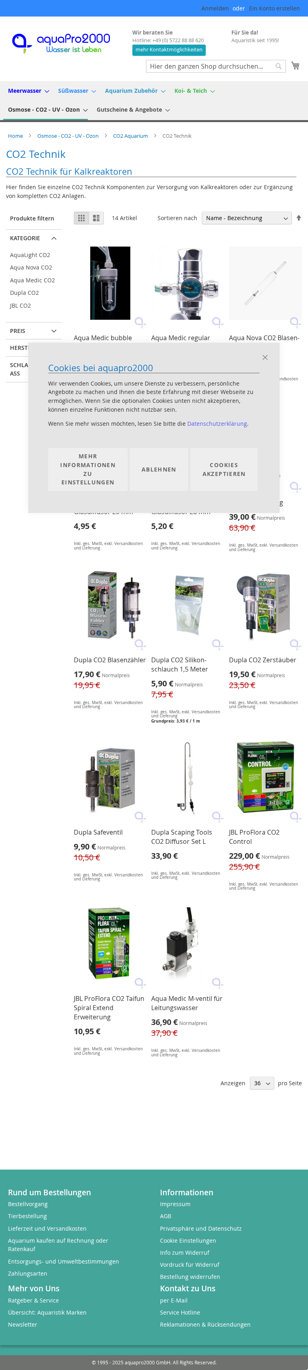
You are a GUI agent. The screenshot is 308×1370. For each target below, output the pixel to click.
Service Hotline (180, 1312)
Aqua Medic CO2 (32, 280)
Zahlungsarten (27, 1273)
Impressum (175, 1204)
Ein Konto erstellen (274, 8)
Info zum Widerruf (184, 1252)
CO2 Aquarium (131, 135)
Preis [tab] (17, 331)
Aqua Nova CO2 (31, 267)
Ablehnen (159, 469)
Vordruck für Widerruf (189, 1264)
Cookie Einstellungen (188, 1240)
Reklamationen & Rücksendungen (205, 1324)
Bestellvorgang (28, 1204)
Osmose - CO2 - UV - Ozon (68, 135)
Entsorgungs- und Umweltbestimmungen (63, 1261)
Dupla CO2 (24, 292)
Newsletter (22, 1324)
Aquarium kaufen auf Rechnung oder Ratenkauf (58, 1245)
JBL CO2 (20, 305)
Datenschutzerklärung (217, 424)
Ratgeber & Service (33, 1300)
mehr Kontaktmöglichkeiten (169, 49)
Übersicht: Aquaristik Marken (47, 1312)
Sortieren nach (177, 218)
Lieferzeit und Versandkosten (47, 1228)
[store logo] (68, 43)
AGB (165, 1216)
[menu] (154, 100)
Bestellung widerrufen (190, 1276)
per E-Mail (174, 1300)
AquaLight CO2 (30, 255)
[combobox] (216, 66)
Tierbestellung (27, 1216)
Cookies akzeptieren (224, 469)
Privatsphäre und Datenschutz (201, 1228)
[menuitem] (26, 90)
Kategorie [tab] (25, 238)
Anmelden (215, 8)
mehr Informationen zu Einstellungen (88, 469)
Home (16, 135)
